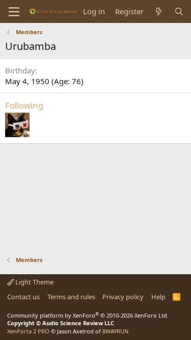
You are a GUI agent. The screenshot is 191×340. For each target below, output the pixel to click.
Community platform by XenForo (88, 315)
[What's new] (159, 11)
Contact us (23, 296)
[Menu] (14, 12)
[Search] (179, 11)
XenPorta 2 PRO (28, 331)
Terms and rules (71, 296)
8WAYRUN (115, 331)
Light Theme (33, 281)
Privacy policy (123, 296)
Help (158, 296)
